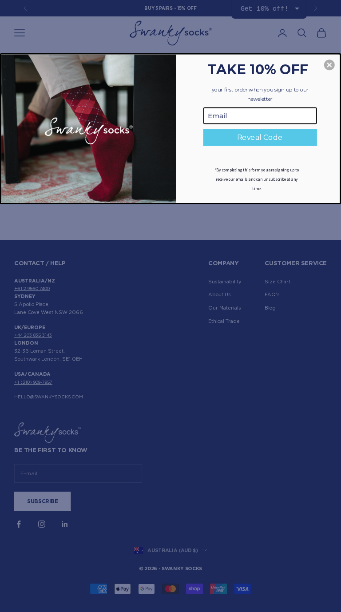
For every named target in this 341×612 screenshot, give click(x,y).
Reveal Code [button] (260, 137)
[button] (329, 65)
